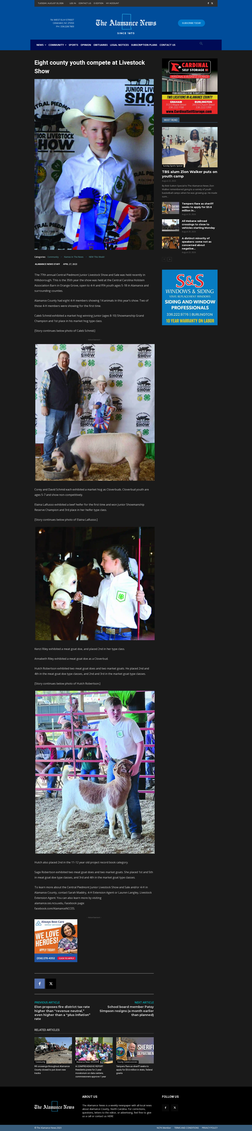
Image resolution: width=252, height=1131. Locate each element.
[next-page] (169, 259)
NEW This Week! (97, 256)
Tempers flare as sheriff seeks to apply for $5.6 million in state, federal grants (134, 1069)
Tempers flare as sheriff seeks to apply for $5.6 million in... (197, 207)
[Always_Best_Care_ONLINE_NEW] (94, 940)
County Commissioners (127, 1062)
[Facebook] (208, 3)
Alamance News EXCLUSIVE (87, 1062)
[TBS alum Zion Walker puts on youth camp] (190, 147)
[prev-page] (164, 259)
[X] (212, 3)
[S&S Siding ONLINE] (190, 297)
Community (53, 256)
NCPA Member (164, 1127)
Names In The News (73, 256)
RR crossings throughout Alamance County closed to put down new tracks (52, 1069)
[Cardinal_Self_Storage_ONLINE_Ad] (190, 86)
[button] (201, 44)
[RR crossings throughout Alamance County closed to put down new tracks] (53, 1050)
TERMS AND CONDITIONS (186, 1127)
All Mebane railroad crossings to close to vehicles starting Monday (198, 224)
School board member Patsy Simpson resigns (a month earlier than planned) (127, 1011)
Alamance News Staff (47, 264)
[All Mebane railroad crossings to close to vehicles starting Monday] (170, 225)
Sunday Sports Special (173, 166)
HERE (110, 1116)
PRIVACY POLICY (210, 1127)
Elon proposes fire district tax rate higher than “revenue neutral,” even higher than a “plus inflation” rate (62, 1013)
